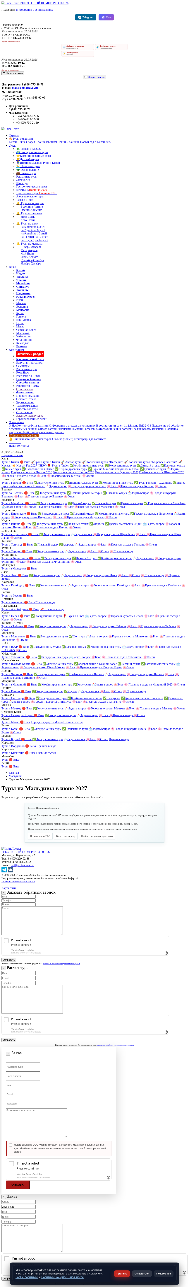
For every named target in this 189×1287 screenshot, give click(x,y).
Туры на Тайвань (12, 626)
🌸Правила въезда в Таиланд (126, 544)
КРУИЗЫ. (31, 189)
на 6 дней (39, 226)
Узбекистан (23, 336)
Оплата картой (47, 428)
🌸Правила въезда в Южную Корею (99, 667)
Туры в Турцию (11, 551)
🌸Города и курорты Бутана (129, 728)
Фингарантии (25, 392)
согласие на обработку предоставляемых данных (61, 964)
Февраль (36, 246)
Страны (14, 135)
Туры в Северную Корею (17, 715)
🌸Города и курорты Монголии (128, 636)
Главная (14, 772)
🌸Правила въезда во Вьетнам (44, 496)
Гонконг (21, 316)
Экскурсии (23, 179)
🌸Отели (88, 475)
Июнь (30, 253)
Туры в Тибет (24, 199)
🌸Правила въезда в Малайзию (94, 506)
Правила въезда (45, 602)
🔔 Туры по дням (27, 223)
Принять (122, 1273)
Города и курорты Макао (47, 722)
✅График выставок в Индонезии (151, 513)
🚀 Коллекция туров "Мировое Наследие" (151, 462)
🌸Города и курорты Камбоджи (110, 585)
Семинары (23, 365)
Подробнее (163, 1273)
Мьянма (21, 303)
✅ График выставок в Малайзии (164, 503)
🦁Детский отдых (27, 159)
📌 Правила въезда (52, 609)
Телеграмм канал (27, 405)
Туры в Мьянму (11, 708)
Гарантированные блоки (31, 418)
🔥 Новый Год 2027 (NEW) (29, 465)
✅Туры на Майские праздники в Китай (113, 469)
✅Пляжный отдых (172, 465)
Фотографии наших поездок (114, 428)
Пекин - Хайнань (68, 141)
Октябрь (38, 260)
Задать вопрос (25, 402)
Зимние (37, 209)
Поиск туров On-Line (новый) (54, 439)
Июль (24, 256)
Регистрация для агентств (90, 439)
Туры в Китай (10, 462)
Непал (20, 323)
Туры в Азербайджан (15, 609)
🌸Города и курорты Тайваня (107, 626)
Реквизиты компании (70, 428)
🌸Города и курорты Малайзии (43, 506)
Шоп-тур (22, 183)
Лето (24, 220)
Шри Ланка (23, 319)
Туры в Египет (11, 691)
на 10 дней (40, 233)
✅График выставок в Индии (123, 523)
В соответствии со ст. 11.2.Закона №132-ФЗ (123, 425)
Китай (13, 141)
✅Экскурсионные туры (120, 465)
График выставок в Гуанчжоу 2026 (116, 472)
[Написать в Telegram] (4, 871)
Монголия (22, 309)
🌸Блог (41, 475)
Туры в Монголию (13, 636)
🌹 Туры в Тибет (58, 465)
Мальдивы (15, 776)
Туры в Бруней (11, 739)
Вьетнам (51, 141)
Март (24, 250)
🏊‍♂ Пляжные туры (28, 166)
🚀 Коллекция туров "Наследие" (102, 462)
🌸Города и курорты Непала (125, 616)
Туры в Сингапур (12, 698)
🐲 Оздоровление (27, 169)
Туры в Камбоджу (13, 585)
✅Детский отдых (148, 465)
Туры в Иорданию (13, 746)
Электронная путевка (29, 415)
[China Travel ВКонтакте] (10, 871)
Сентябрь (26, 260)
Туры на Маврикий (14, 684)
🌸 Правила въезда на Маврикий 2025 (148, 684)
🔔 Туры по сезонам (29, 213)
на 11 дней (27, 236)
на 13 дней (27, 240)
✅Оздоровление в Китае (38, 469)
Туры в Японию (12, 674)
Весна (31, 216)
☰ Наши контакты (13, 73)
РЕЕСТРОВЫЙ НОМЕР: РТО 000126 (44, 3)
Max (108, 17)
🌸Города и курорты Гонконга (87, 486)
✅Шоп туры (77, 636)
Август (33, 256)
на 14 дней (41, 240)
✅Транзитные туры (153, 469)
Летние (38, 206)
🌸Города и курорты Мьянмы (106, 708)
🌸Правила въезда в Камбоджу (161, 585)
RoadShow (22, 372)
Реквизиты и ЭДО (27, 385)
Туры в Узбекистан (13, 657)
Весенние (27, 206)
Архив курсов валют (10, 42)
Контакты (23, 425)
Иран (19, 299)
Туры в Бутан (10, 728)
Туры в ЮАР (9, 646)
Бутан (20, 313)
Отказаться (142, 1273)
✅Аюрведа (96, 523)
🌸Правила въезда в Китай (64, 475)
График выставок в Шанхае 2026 (73, 472)
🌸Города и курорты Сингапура (51, 701)
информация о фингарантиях (34, 9)
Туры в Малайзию (13, 503)
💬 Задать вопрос (94, 77)
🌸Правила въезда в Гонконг (135, 486)
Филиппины (24, 339)
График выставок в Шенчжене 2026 (161, 472)
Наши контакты (19, 445)
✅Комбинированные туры (87, 465)
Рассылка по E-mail (28, 375)
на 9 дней (27, 233)
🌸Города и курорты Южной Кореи (42, 667)
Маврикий (23, 333)
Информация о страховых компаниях (72, 425)
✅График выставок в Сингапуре (142, 698)
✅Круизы (70, 691)
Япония (40, 141)
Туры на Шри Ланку (14, 534)
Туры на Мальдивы (14, 568)
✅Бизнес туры (11, 469)
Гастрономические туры (31, 186)
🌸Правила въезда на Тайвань (157, 626)
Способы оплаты (27, 409)
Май (23, 253)
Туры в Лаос (9, 575)
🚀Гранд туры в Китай (45, 462)
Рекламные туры (26, 176)
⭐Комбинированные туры (33, 155)
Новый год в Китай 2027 (95, 141)
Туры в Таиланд (12, 544)
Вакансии (158, 428)
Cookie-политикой (27, 1277)
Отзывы (90, 428)
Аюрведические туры (30, 196)
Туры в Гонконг (11, 482)
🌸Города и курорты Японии (145, 674)
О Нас (13, 425)
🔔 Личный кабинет (22, 439)
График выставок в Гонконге (26, 486)
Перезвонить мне (12, 455)
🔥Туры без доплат (21, 138)
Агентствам (16, 349)
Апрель (32, 250)
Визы (12, 266)
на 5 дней (27, 226)
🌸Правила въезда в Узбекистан (122, 657)
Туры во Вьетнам (12, 493)
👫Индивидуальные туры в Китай (38, 162)
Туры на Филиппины (15, 558)
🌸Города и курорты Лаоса (100, 575)
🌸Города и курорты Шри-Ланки (114, 534)
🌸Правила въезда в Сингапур (102, 701)
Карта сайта (8, 888)
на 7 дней (27, 230)
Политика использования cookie (18, 881)
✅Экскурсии (82, 684)
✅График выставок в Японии (85, 674)
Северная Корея (26, 329)
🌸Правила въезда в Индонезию (83, 517)
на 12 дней (41, 236)
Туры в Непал (10, 616)
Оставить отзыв (26, 399)
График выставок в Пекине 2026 (31, 472)
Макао (20, 326)
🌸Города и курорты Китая (18, 475)
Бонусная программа (29, 362)
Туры (12, 145)
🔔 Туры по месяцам (29, 243)
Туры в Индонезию (14, 513)
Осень (31, 220)
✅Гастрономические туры (158, 663)
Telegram (88, 17)
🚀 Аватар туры (71, 462)
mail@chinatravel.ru (25, 87)
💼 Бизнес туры (26, 173)
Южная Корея (26, 141)
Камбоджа (22, 343)
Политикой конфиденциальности (62, 1277)
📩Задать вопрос (56, 486)
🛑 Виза (25, 462)
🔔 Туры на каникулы (30, 203)
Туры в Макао (10, 722)
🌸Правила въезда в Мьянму (154, 708)
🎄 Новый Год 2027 (28, 148)
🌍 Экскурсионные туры (32, 152)
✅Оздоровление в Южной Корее (95, 663)
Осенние (26, 209)
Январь (25, 246)
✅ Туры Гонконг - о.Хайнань (153, 482)
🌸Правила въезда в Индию (50, 527)
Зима (24, 216)
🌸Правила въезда (121, 551)
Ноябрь (25, 263)
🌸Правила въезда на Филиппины (48, 561)
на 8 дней (39, 230)
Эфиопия (22, 306)
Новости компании (28, 395)
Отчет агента (24, 389)
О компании (16, 422)
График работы (141, 428)
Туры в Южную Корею (16, 663)
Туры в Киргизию (13, 752)
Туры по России (12, 595)
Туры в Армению (12, 602)
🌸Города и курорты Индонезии (31, 517)
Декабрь (36, 263)
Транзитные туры (36, 193)
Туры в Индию (11, 523)
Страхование (24, 412)
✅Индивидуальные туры (71, 469)
